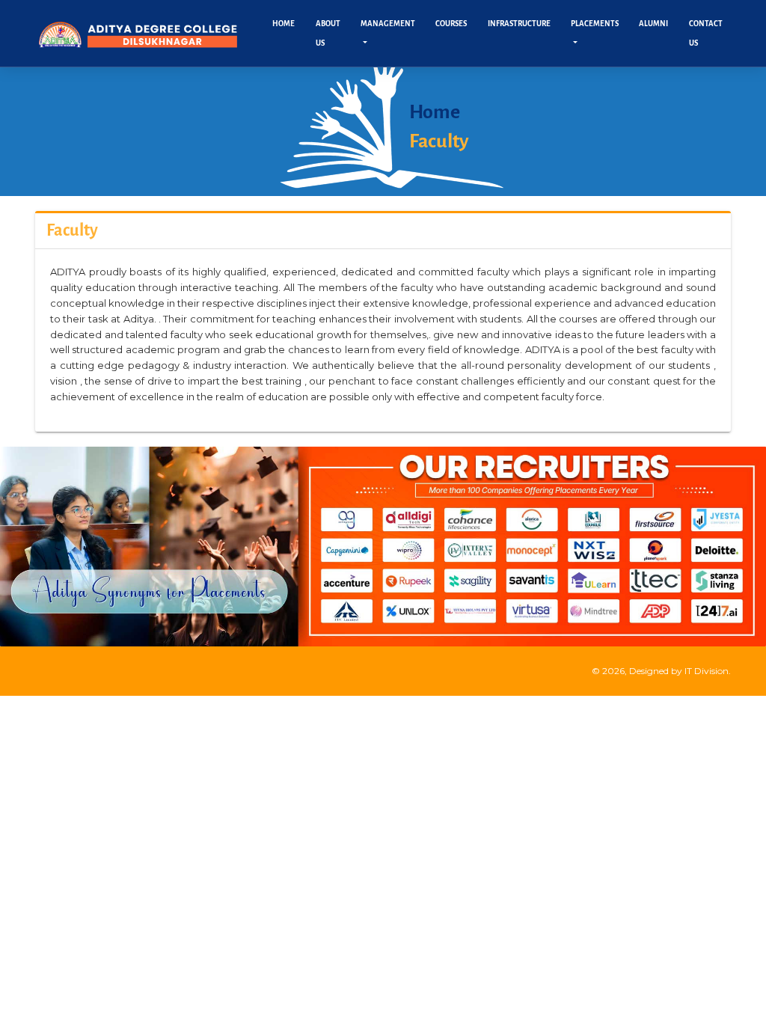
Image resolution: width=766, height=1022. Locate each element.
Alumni (653, 23)
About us (328, 33)
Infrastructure (519, 23)
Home (283, 23)
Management (388, 23)
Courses (451, 23)
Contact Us (706, 33)
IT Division (706, 670)
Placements (595, 23)
